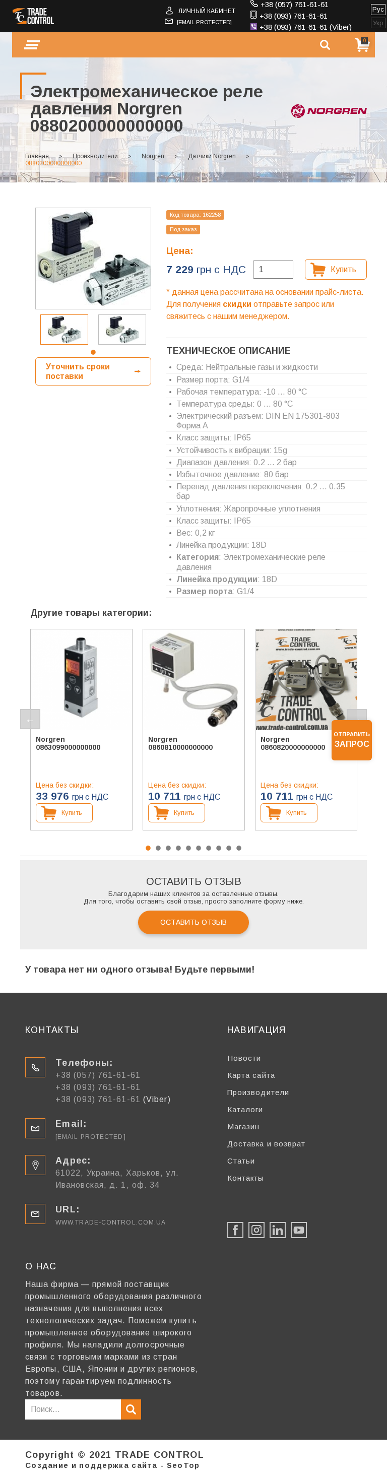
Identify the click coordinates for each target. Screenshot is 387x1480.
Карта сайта (251, 1075)
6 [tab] (199, 848)
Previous (30, 719)
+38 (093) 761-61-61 (294, 16)
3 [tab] (168, 848)
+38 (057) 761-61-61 (295, 4)
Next (357, 719)
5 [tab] (188, 848)
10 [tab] (239, 848)
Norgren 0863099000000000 (68, 743)
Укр (378, 23)
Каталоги (245, 1109)
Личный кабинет (206, 11)
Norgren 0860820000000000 (293, 743)
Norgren (153, 156)
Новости (244, 1058)
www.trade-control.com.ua (110, 1222)
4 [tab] (178, 848)
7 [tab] (209, 848)
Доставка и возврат (266, 1143)
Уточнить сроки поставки (78, 371)
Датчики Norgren (212, 156)
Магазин (243, 1126)
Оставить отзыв (193, 922)
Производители (95, 156)
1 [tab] (93, 352)
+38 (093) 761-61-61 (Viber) (306, 27)
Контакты (245, 1178)
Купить (343, 269)
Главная (37, 156)
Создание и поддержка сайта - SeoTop (112, 1465)
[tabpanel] (64, 329)
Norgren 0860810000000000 (180, 743)
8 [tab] (219, 848)
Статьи (241, 1160)
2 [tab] (158, 848)
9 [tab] (229, 848)
